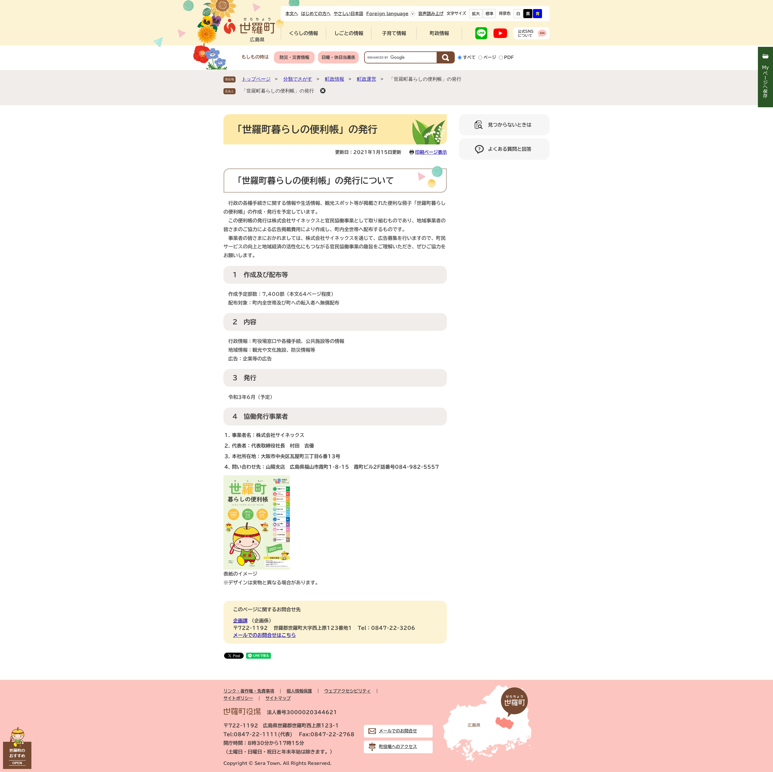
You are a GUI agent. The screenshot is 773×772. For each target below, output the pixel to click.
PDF (509, 57)
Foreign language (387, 13)
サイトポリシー (238, 698)
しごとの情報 (348, 33)
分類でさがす (297, 79)
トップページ (256, 79)
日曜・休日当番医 (338, 57)
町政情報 (439, 33)
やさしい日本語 (348, 13)
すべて (469, 57)
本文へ (291, 13)
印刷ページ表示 (431, 152)
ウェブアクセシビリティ (347, 691)
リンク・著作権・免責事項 (248, 691)
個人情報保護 (299, 691)
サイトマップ (278, 698)
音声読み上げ (431, 13)
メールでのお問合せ (398, 731)
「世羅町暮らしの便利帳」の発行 (278, 90)
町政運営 (366, 79)
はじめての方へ (316, 13)
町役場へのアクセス (398, 747)
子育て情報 (394, 33)
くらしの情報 (303, 33)
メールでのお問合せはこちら (264, 635)
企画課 (240, 620)
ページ (489, 57)
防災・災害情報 (294, 57)
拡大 (476, 14)
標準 (489, 14)
